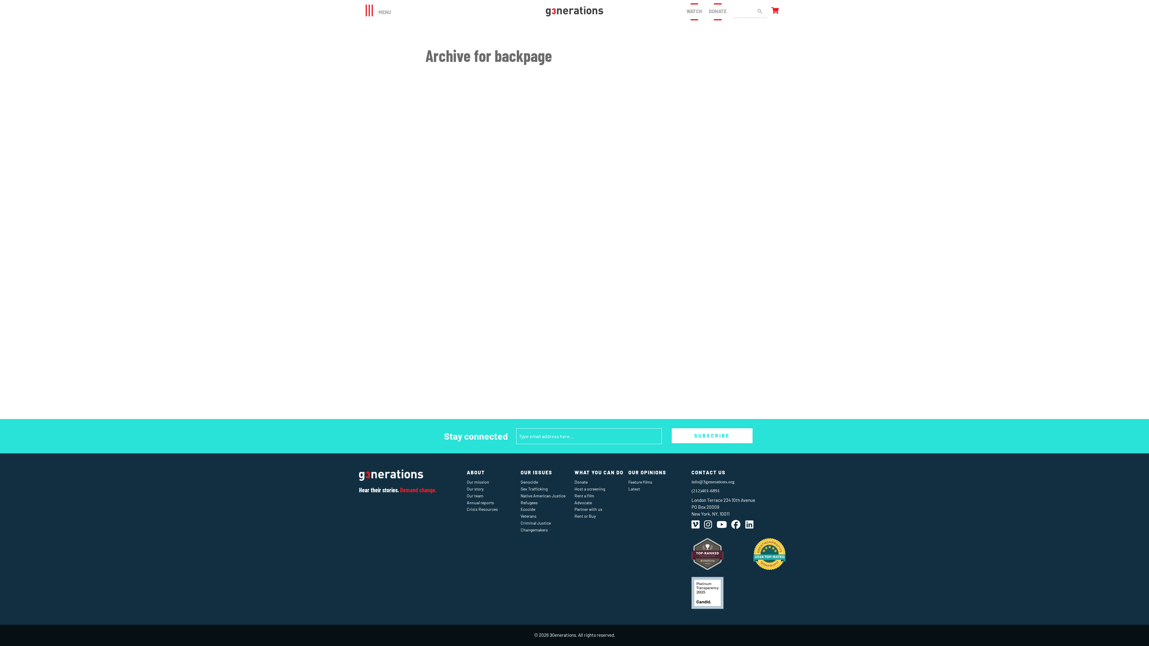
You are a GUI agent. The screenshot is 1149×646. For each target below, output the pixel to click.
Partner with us (588, 509)
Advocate (583, 502)
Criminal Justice (536, 522)
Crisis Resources (482, 509)
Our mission (478, 481)
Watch (694, 11)
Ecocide (528, 509)
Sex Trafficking (534, 488)
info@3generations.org (713, 481)
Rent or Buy (585, 516)
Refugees (529, 502)
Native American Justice (543, 495)
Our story (475, 488)
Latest (634, 488)
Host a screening (589, 488)
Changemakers (534, 529)
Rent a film (584, 495)
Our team (475, 495)
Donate (718, 11)
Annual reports (480, 502)
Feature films (640, 481)
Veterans (528, 516)
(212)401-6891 (705, 490)
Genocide (529, 481)
